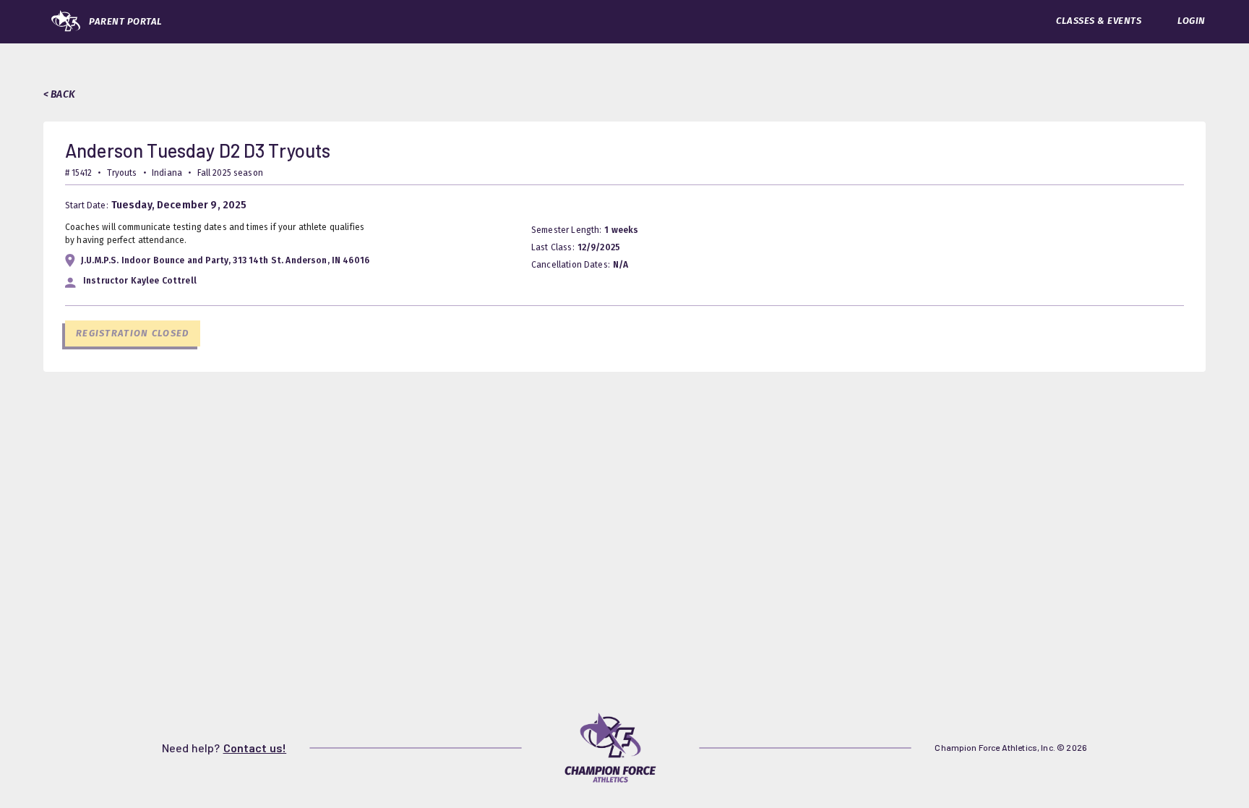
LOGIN (1191, 20)
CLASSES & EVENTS (1098, 20)
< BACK (59, 94)
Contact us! (255, 747)
